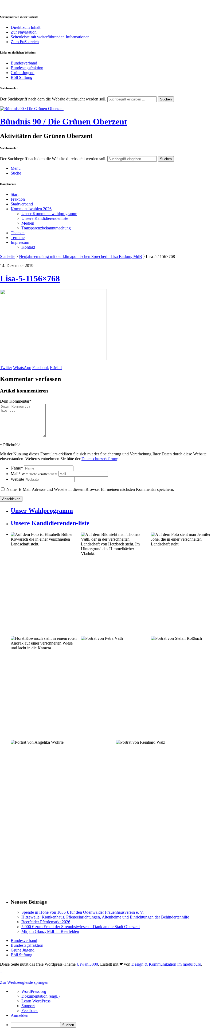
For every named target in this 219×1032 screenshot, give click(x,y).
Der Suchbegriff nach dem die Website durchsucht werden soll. (53, 99)
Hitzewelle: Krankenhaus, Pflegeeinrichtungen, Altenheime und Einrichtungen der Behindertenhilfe (105, 917)
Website (17, 479)
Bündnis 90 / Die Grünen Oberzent (63, 121)
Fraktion (18, 199)
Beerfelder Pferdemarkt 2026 (45, 922)
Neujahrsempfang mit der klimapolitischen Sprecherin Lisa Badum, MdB (80, 256)
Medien (27, 223)
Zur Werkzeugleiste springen (24, 982)
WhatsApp (22, 367)
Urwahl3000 (87, 964)
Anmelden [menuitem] (19, 1015)
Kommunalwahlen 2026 (31, 209)
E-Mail (56, 367)
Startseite (7, 256)
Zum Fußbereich (25, 41)
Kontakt (28, 247)
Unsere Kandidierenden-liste (50, 523)
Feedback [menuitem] (29, 1010)
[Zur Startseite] (32, 108)
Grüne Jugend (22, 72)
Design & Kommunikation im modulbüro (166, 964)
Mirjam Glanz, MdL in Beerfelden (50, 931)
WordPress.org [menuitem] (33, 991)
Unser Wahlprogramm (42, 510)
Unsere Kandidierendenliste (44, 218)
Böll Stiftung (21, 77)
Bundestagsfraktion (27, 68)
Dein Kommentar (16, 401)
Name (17, 468)
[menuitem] (115, 1025)
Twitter (6, 367)
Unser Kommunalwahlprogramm (49, 213)
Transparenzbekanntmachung (46, 228)
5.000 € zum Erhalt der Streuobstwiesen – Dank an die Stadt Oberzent (80, 926)
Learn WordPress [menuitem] (35, 1001)
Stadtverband (22, 204)
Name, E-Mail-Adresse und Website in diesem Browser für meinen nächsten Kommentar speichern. (90, 489)
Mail (34, 473)
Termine (18, 237)
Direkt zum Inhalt (25, 27)
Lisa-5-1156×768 (30, 278)
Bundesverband (24, 63)
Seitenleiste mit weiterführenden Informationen (50, 37)
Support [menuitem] (28, 1005)
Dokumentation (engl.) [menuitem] (40, 996)
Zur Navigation (24, 32)
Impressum (20, 242)
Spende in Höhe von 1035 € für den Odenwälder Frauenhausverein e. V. (82, 912)
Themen (18, 232)
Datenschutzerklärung (99, 458)
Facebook (40, 367)
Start (14, 194)
